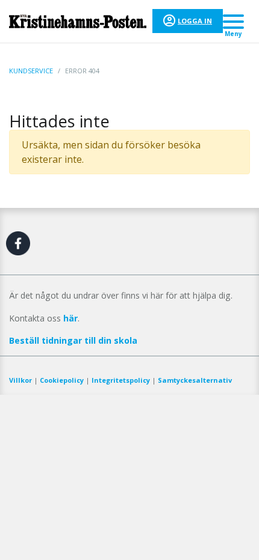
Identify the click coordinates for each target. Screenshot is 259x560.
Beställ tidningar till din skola (73, 340)
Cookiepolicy (62, 380)
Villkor (20, 380)
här (70, 318)
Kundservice (31, 70)
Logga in (195, 20)
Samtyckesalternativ (195, 380)
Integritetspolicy (121, 380)
